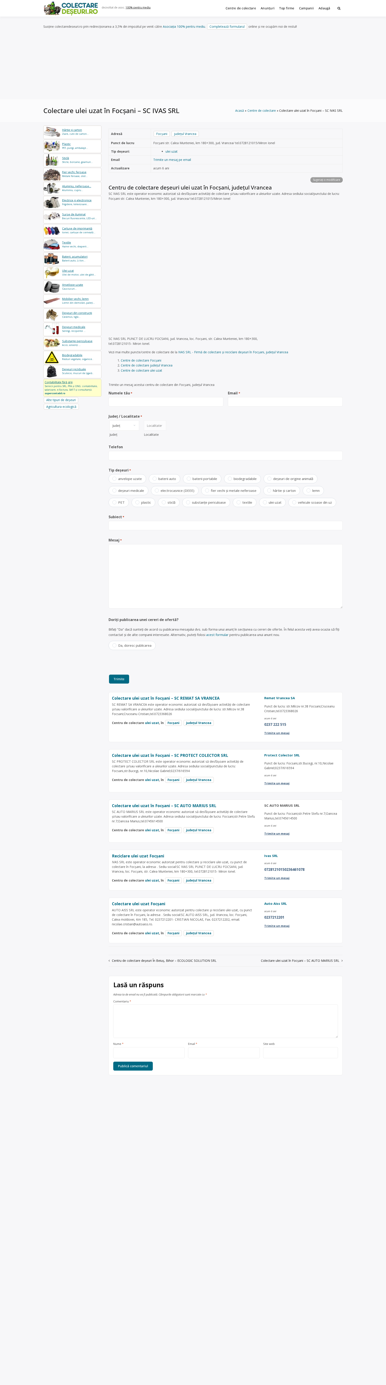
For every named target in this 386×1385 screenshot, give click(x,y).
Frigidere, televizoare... (77, 202)
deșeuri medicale (131, 490)
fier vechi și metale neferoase (233, 490)
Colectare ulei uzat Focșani (138, 903)
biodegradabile (245, 478)
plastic (146, 502)
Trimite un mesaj (277, 733)
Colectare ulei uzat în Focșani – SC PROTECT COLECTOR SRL (170, 755)
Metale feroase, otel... (75, 174)
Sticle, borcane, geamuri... (77, 160)
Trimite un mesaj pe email (172, 160)
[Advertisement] (193, 64)
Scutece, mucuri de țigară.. (78, 371)
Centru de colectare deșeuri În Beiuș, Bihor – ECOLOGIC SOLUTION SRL (164, 960)
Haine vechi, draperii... (75, 244)
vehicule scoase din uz (315, 502)
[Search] (339, 8)
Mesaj (115, 540)
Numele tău (120, 393)
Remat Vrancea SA (279, 698)
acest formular (217, 634)
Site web (269, 1044)
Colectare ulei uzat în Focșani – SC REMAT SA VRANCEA (166, 698)
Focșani (161, 134)
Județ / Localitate (125, 416)
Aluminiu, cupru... (76, 188)
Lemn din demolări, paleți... (78, 300)
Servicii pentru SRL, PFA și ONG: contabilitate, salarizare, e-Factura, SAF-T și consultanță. (71, 387)
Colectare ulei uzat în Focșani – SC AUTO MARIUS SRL (164, 805)
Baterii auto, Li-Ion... (75, 258)
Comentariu (122, 1001)
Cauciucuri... (72, 286)
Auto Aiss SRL (275, 903)
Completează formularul (227, 26)
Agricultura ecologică (61, 406)
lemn (316, 490)
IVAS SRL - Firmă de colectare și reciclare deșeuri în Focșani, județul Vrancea (233, 352)
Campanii (306, 8)
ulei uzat (172, 151)
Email (234, 393)
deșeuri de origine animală (293, 478)
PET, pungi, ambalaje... (75, 145)
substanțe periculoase (209, 502)
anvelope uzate (130, 478)
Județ (113, 434)
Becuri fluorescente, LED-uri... (79, 216)
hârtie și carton (284, 490)
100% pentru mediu (138, 7)
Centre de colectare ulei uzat (141, 370)
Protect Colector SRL (282, 755)
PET (121, 502)
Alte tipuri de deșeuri (61, 400)
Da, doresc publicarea (134, 645)
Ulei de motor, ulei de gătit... (79, 272)
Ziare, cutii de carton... (75, 131)
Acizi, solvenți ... (77, 343)
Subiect (116, 517)
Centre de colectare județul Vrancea (146, 365)
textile (247, 502)
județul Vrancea (185, 134)
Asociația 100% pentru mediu (184, 26)
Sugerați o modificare (326, 180)
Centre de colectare (241, 8)
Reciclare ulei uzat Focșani (138, 856)
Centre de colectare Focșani (141, 360)
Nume (118, 1044)
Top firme (286, 8)
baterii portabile (205, 478)
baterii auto (167, 478)
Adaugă (324, 8)
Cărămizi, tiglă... (77, 314)
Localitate (151, 434)
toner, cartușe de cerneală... (78, 230)
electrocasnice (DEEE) (177, 490)
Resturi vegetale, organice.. (77, 357)
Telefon (116, 447)
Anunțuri (268, 8)
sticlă (171, 502)
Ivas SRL (271, 855)
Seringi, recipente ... (74, 329)
